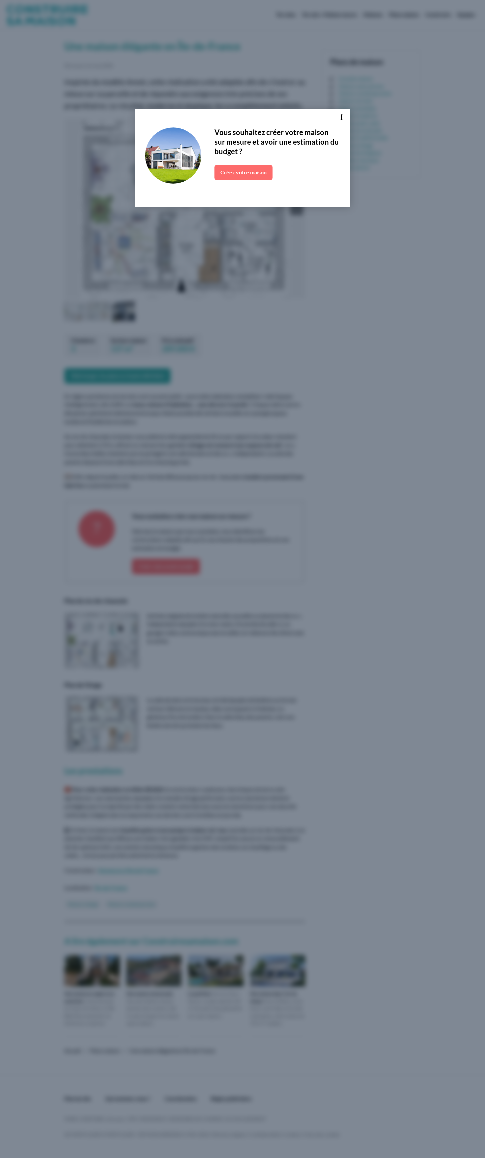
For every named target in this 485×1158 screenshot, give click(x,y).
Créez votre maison (243, 172)
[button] (341, 117)
